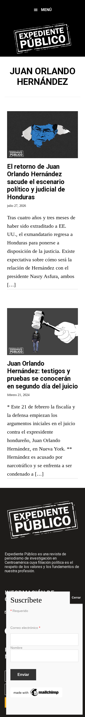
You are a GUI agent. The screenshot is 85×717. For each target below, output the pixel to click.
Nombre (16, 648)
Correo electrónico (25, 628)
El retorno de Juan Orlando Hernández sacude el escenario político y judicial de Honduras (36, 182)
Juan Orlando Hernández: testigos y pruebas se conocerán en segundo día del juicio (42, 375)
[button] (42, 10)
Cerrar (76, 597)
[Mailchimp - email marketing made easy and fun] (36, 690)
